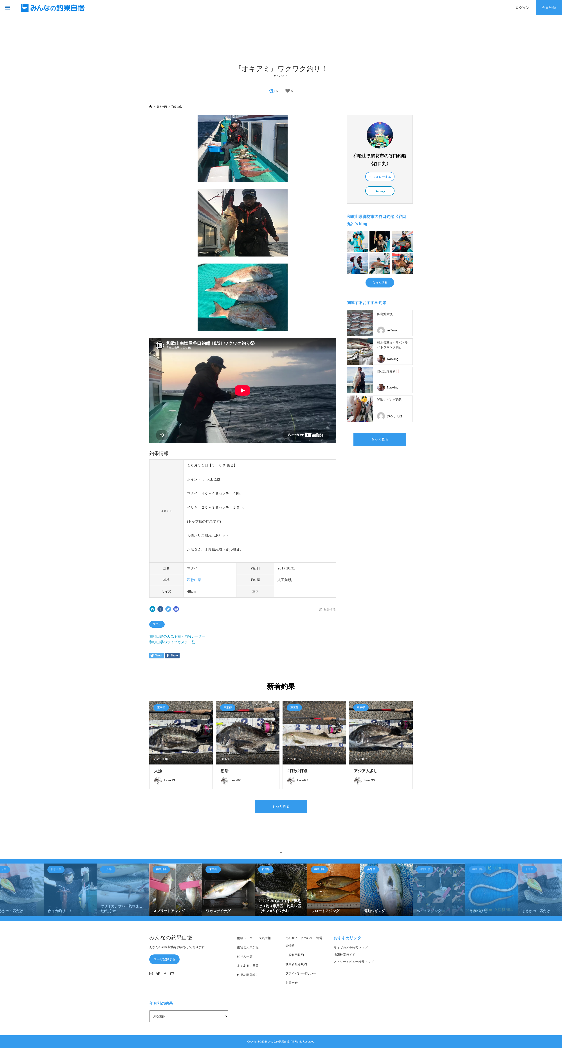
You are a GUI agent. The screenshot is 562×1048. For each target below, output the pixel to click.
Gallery (380, 191)
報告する (330, 609)
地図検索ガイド (344, 954)
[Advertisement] (281, 39)
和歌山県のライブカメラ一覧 (172, 642)
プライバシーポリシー (300, 973)
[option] (70, 890)
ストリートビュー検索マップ (354, 961)
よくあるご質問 (248, 965)
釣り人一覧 (244, 956)
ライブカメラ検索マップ (350, 947)
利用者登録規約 (296, 964)
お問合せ (291, 982)
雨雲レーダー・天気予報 (254, 938)
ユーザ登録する (164, 959)
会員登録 (549, 7)
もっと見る (379, 282)
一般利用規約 (294, 955)
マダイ (157, 624)
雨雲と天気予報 (248, 947)
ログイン (522, 7)
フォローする (382, 177)
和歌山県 (194, 580)
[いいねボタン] (287, 90)
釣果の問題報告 (248, 975)
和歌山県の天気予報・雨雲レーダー (177, 636)
